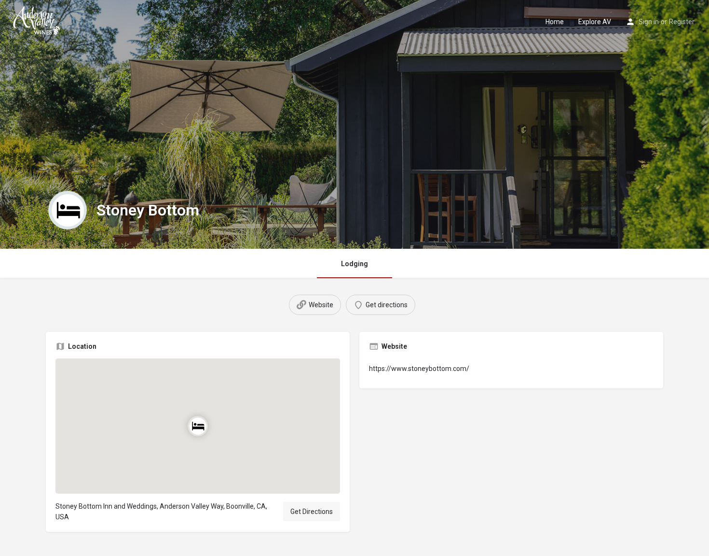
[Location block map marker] (198, 425)
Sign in (649, 22)
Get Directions (311, 511)
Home (554, 22)
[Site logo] (36, 21)
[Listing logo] (67, 210)
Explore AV (594, 22)
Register (682, 22)
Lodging (354, 264)
